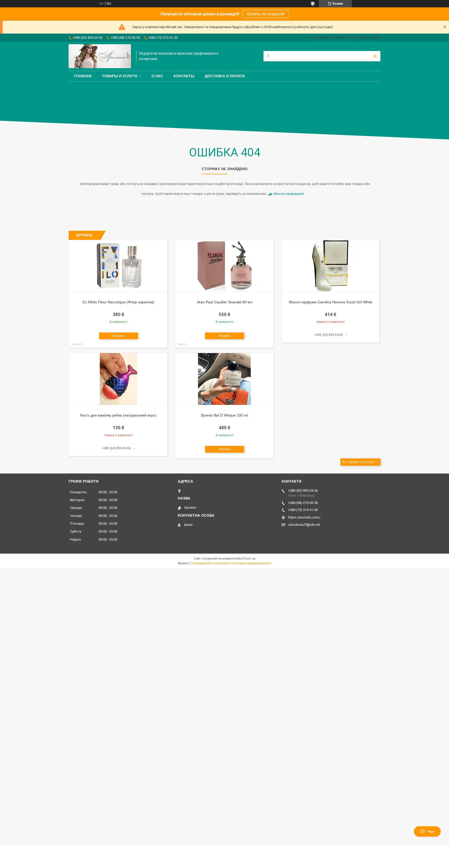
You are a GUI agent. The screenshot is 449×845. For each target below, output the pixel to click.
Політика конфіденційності (251, 563)
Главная (82, 76)
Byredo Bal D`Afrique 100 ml (224, 415)
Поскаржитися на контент (210, 563)
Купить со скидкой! (266, 13)
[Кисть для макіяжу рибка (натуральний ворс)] (118, 379)
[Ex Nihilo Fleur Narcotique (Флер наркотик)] (118, 266)
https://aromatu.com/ (304, 517)
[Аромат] (100, 56)
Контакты (184, 76)
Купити (118, 336)
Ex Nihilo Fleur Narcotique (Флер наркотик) (118, 302)
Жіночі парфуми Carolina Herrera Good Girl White (330, 302)
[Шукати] (375, 56)
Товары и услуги (119, 76)
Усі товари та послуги (358, 462)
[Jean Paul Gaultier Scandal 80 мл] (224, 266)
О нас (157, 76)
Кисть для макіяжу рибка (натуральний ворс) (118, 415)
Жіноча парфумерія (288, 194)
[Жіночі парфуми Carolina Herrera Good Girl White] (330, 266)
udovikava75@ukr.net (304, 525)
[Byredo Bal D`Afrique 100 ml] (224, 379)
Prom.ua (249, 558)
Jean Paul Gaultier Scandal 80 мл (224, 302)
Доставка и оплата (225, 76)
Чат (431, 831)
